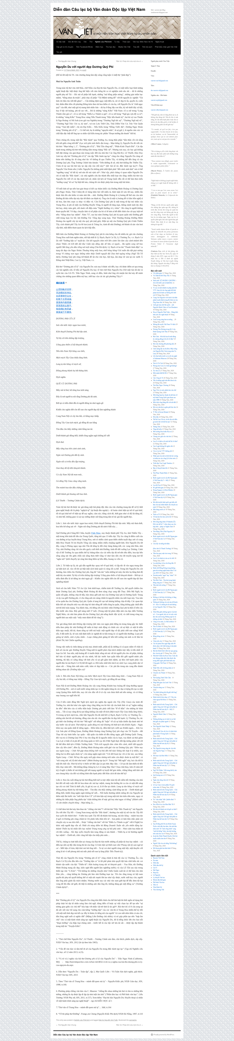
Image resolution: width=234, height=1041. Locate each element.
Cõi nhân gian (157, 273)
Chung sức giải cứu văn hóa (162, 436)
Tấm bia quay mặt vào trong (162, 553)
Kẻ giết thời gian (158, 488)
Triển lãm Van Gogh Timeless (162, 463)
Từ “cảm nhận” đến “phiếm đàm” (163, 799)
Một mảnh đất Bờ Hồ (160, 373)
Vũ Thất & (161, 276)
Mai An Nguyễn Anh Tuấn (108, 1020)
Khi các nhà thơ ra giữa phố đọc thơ (164, 407)
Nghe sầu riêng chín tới (160, 780)
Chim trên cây (157, 641)
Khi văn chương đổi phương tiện (163, 344)
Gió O (155, 868)
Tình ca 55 (156, 514)
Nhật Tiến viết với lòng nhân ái (163, 668)
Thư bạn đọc (111, 46)
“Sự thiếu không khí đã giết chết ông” (165, 692)
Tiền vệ (155, 885)
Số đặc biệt (60, 41)
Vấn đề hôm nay (74, 41)
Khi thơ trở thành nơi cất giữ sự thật (164, 809)
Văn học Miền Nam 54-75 (143, 41)
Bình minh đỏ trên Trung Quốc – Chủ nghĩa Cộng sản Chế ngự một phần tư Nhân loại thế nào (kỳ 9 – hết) (165, 707)
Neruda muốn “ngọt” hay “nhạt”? (163, 575)
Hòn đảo (156, 417)
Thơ (90, 41)
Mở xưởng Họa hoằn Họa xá (162, 432)
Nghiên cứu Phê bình (103, 41)
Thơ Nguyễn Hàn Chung (66, 61)
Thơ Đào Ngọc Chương (160, 385)
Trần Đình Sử (157, 887)
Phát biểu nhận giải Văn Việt (166, 46)
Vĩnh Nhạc (95, 533)
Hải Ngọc (156, 870)
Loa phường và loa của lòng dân (163, 563)
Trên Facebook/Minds (84, 46)
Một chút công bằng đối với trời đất (164, 402)
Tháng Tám (156, 427)
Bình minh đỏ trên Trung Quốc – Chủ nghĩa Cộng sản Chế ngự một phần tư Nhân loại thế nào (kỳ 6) (165, 792)
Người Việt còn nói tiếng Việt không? (165, 843)
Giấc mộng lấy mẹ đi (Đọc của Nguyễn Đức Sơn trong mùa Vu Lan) (165, 351)
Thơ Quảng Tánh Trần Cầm (162, 678)
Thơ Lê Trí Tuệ (158, 363)
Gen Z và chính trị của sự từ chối (163, 558)
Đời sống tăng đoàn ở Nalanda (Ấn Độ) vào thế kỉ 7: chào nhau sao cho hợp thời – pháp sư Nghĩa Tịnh (164, 524)
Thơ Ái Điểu (157, 626)
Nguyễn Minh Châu (159, 714)
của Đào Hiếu (160, 756)
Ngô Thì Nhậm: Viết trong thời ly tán (165, 770)
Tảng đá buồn (157, 429)
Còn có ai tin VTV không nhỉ (162, 451)
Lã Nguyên (156, 875)
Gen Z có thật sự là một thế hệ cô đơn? (165, 441)
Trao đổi (136, 46)
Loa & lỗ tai (157, 485)
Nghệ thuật (159, 41)
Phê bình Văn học (159, 882)
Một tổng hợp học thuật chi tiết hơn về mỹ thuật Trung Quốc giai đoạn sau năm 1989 (165, 397)
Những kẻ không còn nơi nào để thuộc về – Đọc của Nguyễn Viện (165, 604)
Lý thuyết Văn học (159, 877)
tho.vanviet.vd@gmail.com (159, 90)
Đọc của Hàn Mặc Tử (163, 804)
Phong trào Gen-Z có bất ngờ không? (165, 366)
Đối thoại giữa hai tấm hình (161, 848)
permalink (132, 1020)
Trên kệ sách (147, 46)
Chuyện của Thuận (159, 673)
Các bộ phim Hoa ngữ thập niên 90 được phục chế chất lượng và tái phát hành (164, 646)
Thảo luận (126, 41)
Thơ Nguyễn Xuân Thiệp (161, 726)
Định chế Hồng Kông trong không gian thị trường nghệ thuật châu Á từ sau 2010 (164, 570)
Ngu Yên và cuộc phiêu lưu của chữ (164, 390)
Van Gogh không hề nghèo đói (163, 446)
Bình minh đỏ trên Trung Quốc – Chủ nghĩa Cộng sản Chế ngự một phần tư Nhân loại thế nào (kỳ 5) (165, 816)
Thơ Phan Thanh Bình (160, 473)
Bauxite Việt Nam (158, 858)
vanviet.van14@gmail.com (159, 81)
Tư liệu (117, 41)
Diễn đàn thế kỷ (158, 865)
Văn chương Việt (158, 890)
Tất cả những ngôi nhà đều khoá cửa (164, 380)
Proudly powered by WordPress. (164, 1035)
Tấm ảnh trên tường (159, 585)
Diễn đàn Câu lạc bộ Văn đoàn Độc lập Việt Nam (99, 9)
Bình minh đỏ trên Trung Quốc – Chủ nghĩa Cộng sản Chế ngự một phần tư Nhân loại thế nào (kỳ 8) (165, 741)
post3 (84, 70)
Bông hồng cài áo (158, 636)
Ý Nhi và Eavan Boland (160, 412)
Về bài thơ (162, 517)
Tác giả (59, 52)
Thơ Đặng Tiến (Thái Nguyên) (163, 531)
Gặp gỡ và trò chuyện (64, 46)
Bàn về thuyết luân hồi (160, 468)
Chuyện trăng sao (158, 687)
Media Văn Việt (124, 46)
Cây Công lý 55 (158, 378)
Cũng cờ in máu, (163, 622)
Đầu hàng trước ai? (159, 509)
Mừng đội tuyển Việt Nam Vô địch (164, 324)
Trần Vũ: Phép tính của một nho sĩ (129, 61)
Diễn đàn (156, 863)
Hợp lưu (155, 873)
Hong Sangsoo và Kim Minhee (163, 490)
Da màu (155, 860)
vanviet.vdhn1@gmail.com (159, 110)
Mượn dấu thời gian (159, 880)
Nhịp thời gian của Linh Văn (162, 682)
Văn (85, 41)
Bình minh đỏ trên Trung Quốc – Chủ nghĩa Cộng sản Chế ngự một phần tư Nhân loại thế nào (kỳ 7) (165, 763)
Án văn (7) (156, 371)
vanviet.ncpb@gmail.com (159, 100)
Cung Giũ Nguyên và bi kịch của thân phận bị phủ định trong (165, 300)
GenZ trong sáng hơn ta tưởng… (163, 319)
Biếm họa (99, 46)
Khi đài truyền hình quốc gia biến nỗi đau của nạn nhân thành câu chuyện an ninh (165, 504)
